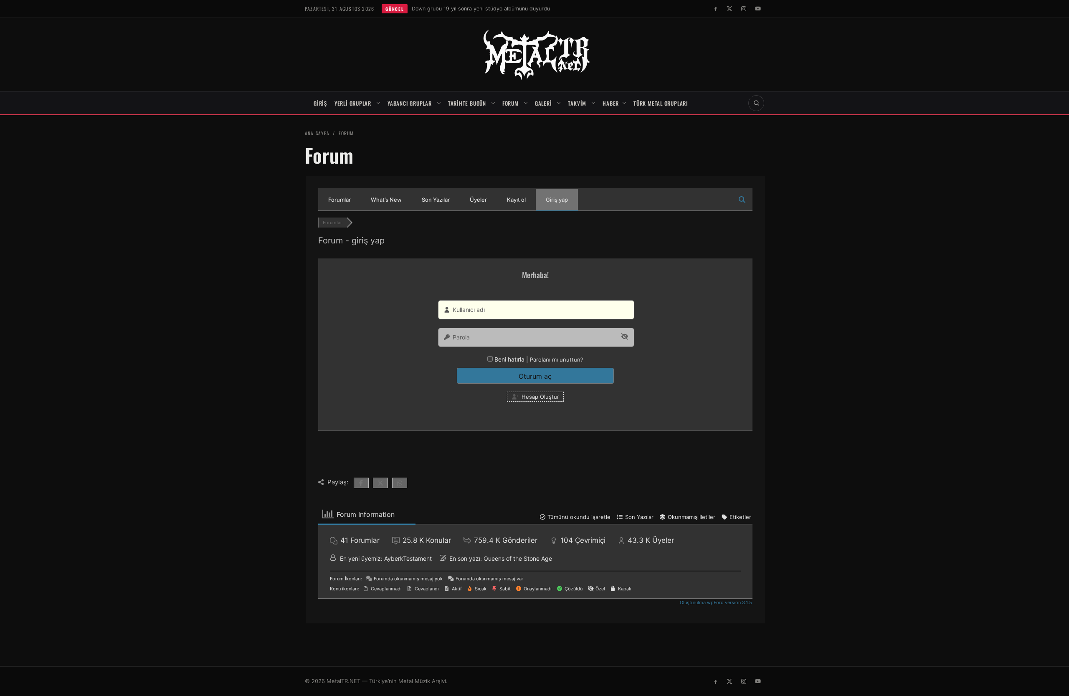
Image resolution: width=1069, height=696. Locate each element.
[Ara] (756, 103)
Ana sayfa (317, 133)
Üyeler (478, 199)
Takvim (577, 103)
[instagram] (743, 9)
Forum (510, 103)
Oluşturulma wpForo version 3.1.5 (715, 602)
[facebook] (715, 9)
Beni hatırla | (512, 359)
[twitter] (729, 9)
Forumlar (339, 199)
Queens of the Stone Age (518, 558)
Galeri (543, 103)
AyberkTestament (408, 558)
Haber (611, 103)
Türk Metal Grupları (660, 103)
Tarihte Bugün (467, 103)
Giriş (320, 103)
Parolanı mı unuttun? (556, 359)
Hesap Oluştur (539, 396)
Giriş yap (557, 199)
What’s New (386, 199)
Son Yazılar (436, 199)
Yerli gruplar (352, 103)
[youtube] (758, 9)
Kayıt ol (516, 199)
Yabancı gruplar (410, 103)
